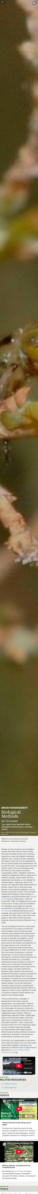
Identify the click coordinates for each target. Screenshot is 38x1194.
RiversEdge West (21, 1171)
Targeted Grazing (10, 1084)
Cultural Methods (10, 1087)
